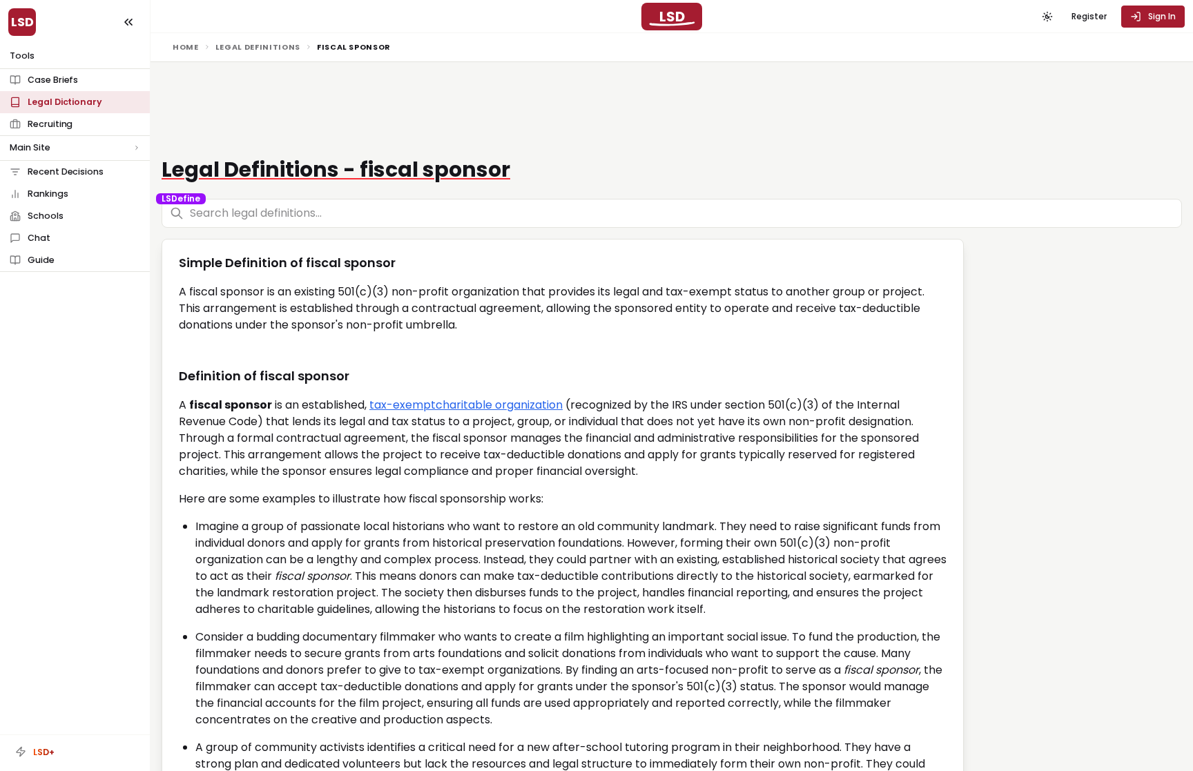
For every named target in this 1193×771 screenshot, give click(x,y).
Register (1089, 16)
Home (186, 46)
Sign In (1162, 16)
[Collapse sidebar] (128, 22)
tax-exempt (402, 405)
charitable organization (499, 405)
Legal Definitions (257, 46)
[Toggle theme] (1047, 17)
